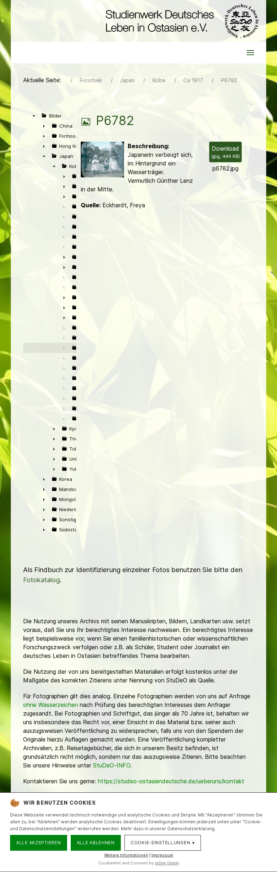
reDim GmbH (167, 863)
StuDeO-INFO (111, 765)
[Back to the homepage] (180, 21)
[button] (250, 52)
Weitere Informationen (126, 855)
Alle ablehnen (96, 842)
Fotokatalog (41, 580)
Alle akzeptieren (38, 842)
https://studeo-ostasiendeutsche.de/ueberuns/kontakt (171, 781)
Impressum (162, 855)
